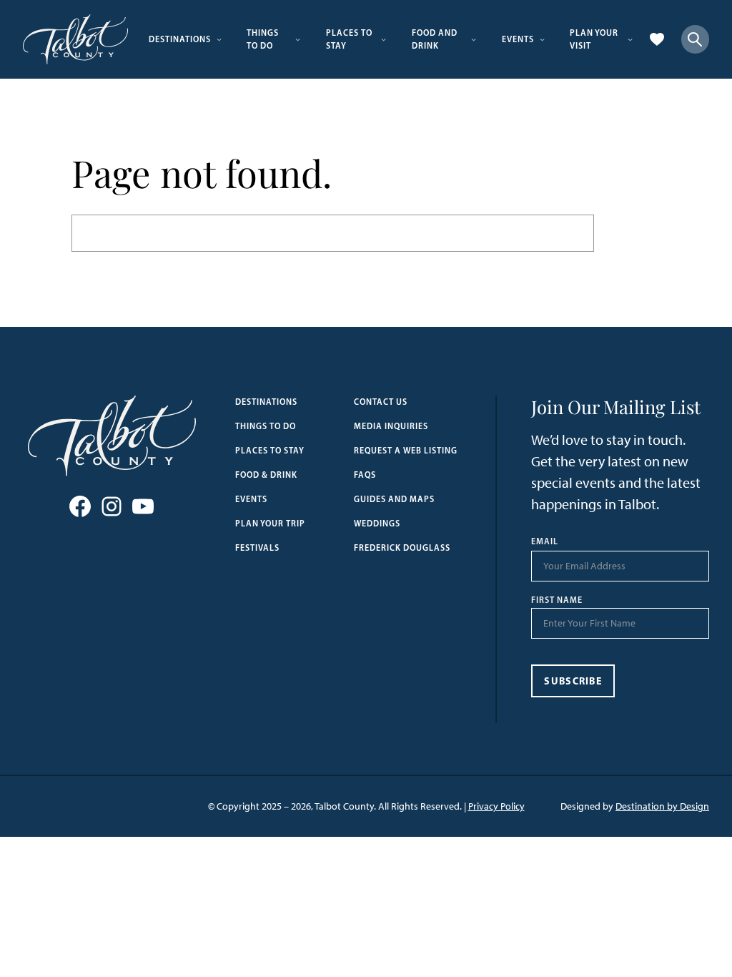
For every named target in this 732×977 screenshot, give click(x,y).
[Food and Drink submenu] (473, 38)
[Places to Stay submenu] (383, 38)
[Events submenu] (542, 38)
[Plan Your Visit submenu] (630, 38)
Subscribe (573, 680)
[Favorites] (657, 39)
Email (544, 541)
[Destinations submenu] (219, 38)
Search (627, 233)
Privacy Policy (496, 806)
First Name (557, 600)
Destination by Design (662, 806)
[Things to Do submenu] (297, 38)
